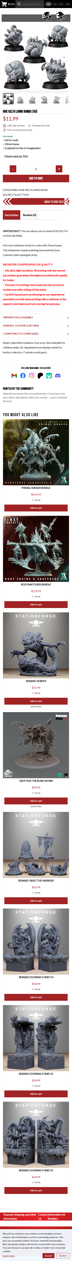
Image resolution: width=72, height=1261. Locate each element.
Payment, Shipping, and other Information (19, 1216)
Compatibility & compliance (21, 333)
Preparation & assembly (18, 317)
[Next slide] (64, 57)
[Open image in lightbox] (36, 57)
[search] (19, 4)
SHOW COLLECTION (16, 194)
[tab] (11, 215)
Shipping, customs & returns (21, 325)
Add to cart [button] (36, 507)
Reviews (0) (29, 214)
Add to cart (36, 178)
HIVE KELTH (25, 189)
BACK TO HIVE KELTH (55, 202)
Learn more (8, 1255)
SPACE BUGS (40, 189)
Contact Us (43, 1216)
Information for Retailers (56, 1216)
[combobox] (29, 4)
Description (11, 214)
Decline (63, 1255)
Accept (48, 1255)
